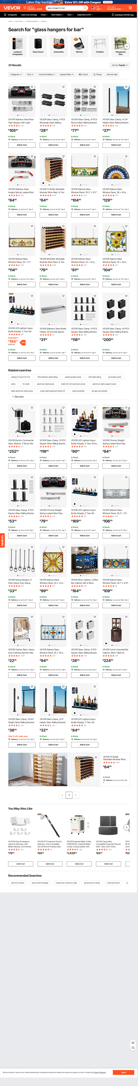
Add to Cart (22, 145)
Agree (123, 1072)
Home (10, 21)
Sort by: (115, 65)
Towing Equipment (32, 21)
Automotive (19, 21)
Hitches (43, 21)
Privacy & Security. (100, 1072)
